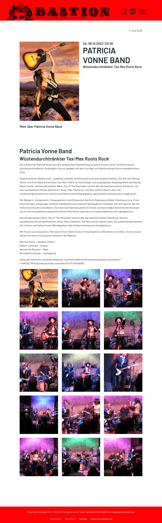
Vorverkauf (70, 518)
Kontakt (83, 518)
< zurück (135, 30)
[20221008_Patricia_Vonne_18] (39, 414)
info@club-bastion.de (122, 511)
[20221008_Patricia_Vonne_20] (81, 414)
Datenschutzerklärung (101, 518)
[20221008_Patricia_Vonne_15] (39, 372)
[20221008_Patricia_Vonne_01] (39, 287)
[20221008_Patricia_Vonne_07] (39, 329)
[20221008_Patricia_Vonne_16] (81, 372)
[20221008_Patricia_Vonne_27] (123, 456)
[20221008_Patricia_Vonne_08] (81, 329)
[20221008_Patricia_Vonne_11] (123, 329)
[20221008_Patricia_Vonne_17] (123, 372)
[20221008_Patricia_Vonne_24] (39, 456)
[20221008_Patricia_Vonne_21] (123, 414)
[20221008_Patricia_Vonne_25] (81, 456)
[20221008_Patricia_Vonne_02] (81, 287)
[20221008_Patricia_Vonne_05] (123, 287)
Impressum (55, 518)
